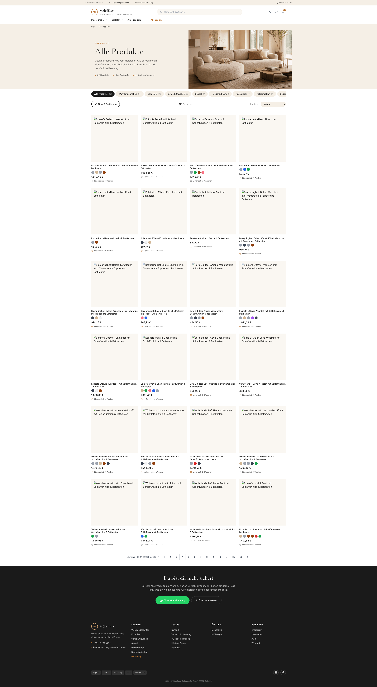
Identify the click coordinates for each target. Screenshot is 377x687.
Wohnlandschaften (130, 94)
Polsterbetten (265, 94)
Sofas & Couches (178, 94)
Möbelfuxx (216, 630)
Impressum (257, 630)
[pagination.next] (247, 557)
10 (220, 557)
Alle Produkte (134, 20)
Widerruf (256, 643)
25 (233, 557)
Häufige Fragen (178, 643)
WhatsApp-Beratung (174, 600)
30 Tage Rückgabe (180, 638)
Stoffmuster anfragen (206, 600)
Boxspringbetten (139, 652)
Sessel (200, 94)
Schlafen (116, 20)
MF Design (156, 20)
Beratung (175, 647)
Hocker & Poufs (220, 94)
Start (93, 27)
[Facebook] (283, 672)
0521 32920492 (285, 2)
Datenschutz (258, 634)
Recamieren (243, 94)
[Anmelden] (270, 12)
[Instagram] (276, 672)
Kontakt (175, 630)
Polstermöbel (97, 20)
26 (241, 557)
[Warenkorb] (283, 12)
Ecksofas (154, 94)
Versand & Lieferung (181, 634)
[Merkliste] (276, 12)
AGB (254, 638)
